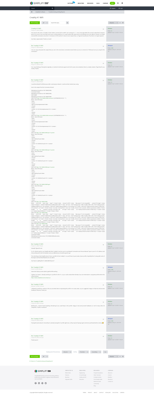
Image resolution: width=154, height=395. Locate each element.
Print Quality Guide (98, 379)
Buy (112, 3)
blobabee (110, 28)
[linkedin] (39, 383)
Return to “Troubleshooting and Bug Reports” (42, 361)
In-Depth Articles (97, 377)
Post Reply (35, 22)
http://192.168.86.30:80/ (41, 201)
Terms (84, 392)
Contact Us (110, 381)
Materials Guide (97, 381)
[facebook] (36, 383)
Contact (101, 392)
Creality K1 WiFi (36, 17)
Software (71, 2)
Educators (110, 379)
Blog (98, 3)
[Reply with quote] (103, 29)
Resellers (110, 377)
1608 (112, 48)
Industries (81, 3)
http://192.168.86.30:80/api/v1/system (45, 132)
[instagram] (42, 383)
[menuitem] (120, 8)
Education (81, 379)
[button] (122, 22)
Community (96, 383)
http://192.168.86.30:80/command (45, 98)
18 (111, 31)
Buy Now (67, 377)
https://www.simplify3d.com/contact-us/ (41, 277)
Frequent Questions (98, 373)
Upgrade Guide (68, 379)
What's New (68, 373)
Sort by (79, 352)
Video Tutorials (97, 375)
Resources (90, 3)
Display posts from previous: (57, 352)
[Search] (52, 8)
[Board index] (39, 3)
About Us (110, 373)
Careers (110, 375)
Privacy (90, 392)
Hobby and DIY (82, 377)
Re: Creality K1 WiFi (37, 46)
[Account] (122, 3)
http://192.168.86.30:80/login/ (43, 184)
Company (105, 3)
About (95, 392)
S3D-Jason (110, 45)
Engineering (82, 373)
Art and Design (82, 375)
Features (67, 375)
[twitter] (46, 383)
